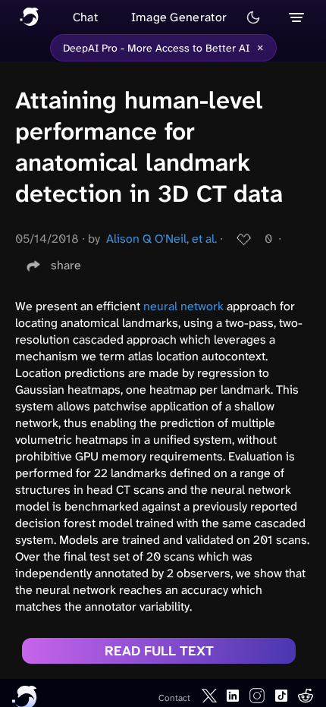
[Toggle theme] (253, 17)
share (66, 265)
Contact (174, 698)
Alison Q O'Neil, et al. (161, 239)
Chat (85, 17)
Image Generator (179, 17)
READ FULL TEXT (159, 651)
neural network (183, 306)
